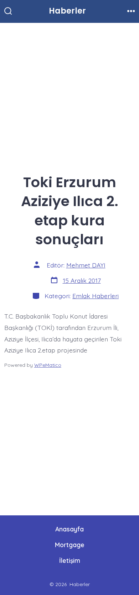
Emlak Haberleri (95, 296)
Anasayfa (69, 529)
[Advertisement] (69, 95)
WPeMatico (47, 365)
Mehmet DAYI (85, 265)
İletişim (69, 560)
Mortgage (69, 545)
